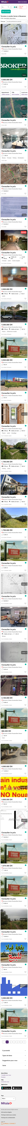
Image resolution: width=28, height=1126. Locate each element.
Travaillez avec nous (6, 1075)
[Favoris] (16, 2)
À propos (3, 1077)
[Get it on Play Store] (6, 1088)
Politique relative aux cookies (8, 1115)
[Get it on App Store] (17, 1088)
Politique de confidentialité (8, 1117)
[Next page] (24, 1042)
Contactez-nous (5, 1081)
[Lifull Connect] (8, 1124)
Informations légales (6, 1112)
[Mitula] (5, 2)
